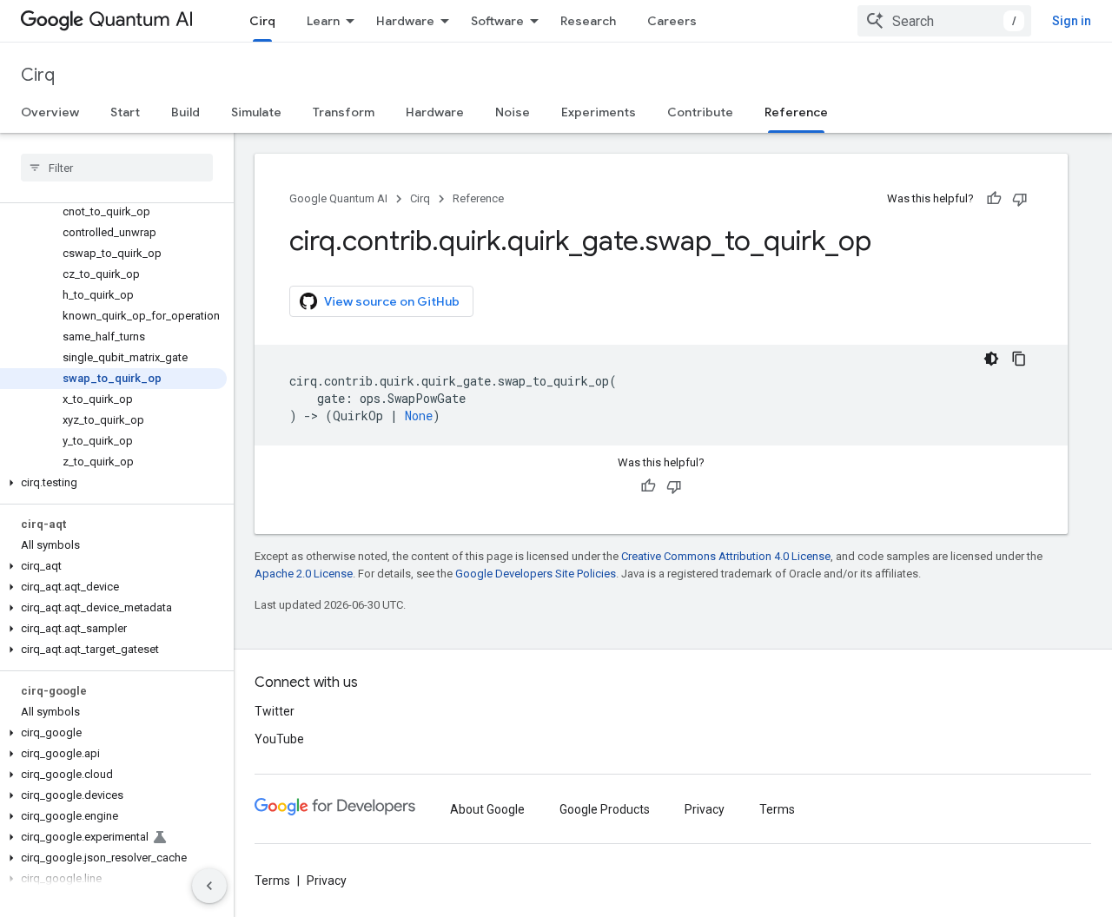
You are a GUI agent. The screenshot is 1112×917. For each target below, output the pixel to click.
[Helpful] (994, 199)
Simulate (256, 112)
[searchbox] (117, 167)
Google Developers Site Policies (535, 573)
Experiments (598, 112)
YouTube (279, 739)
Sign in (1071, 21)
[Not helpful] (1020, 199)
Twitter (275, 711)
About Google (487, 809)
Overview (50, 112)
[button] (113, 482)
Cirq (262, 21)
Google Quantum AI (338, 198)
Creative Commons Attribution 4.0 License (726, 556)
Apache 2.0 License (304, 573)
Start (125, 112)
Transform (343, 112)
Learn (323, 21)
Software (497, 21)
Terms (777, 809)
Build (185, 112)
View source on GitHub (392, 301)
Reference (796, 112)
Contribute (700, 112)
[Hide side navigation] (209, 885)
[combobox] (944, 20)
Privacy (705, 809)
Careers (672, 21)
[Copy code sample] (1019, 359)
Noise (512, 112)
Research (588, 21)
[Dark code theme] (991, 359)
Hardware (405, 21)
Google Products (604, 809)
